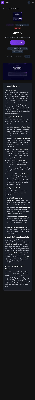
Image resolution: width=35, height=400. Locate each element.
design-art (9, 8)
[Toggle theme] (29, 2)
